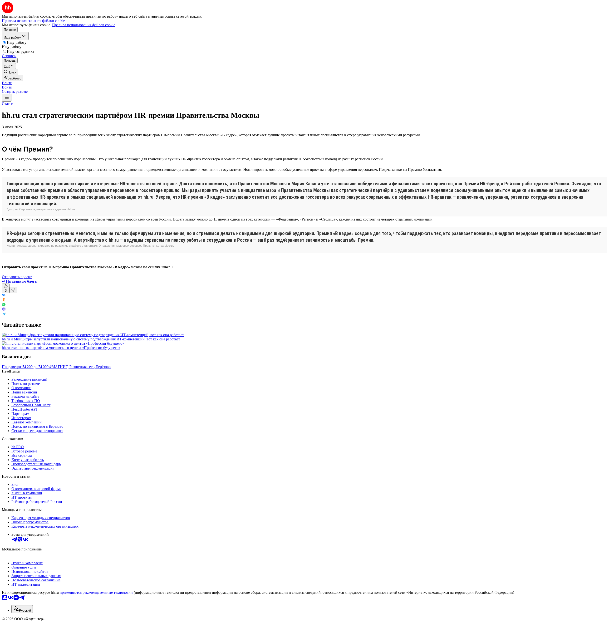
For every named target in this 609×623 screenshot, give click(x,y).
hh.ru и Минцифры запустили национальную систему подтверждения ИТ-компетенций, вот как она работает (91, 339)
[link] (10, 72)
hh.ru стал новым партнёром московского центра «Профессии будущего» (61, 348)
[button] (7, 83)
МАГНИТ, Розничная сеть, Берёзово (81, 367)
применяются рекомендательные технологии (96, 592)
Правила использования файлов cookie (83, 25)
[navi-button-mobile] (6, 98)
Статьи (7, 104)
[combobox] (22, 609)
